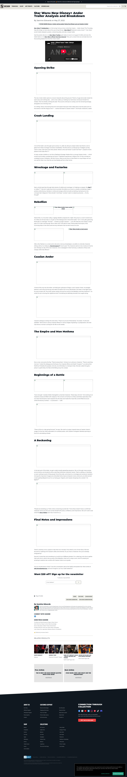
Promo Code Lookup (44, 714)
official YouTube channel (55, 37)
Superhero (42, 744)
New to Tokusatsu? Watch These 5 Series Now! (45, 625)
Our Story (26, 707)
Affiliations (26, 739)
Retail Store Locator (63, 712)
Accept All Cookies (118, 773)
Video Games (26, 744)
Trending (15, 6)
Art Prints (28, 6)
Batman (41, 732)
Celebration (41, 28)
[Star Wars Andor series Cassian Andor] (63, 262)
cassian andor (88, 596)
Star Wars (80, 596)
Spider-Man (45, 6)
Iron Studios (62, 746)
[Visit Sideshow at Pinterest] (95, 711)
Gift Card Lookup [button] (43, 717)
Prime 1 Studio (62, 744)
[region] (100, 769)
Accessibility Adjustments (72, 757)
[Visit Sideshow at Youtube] (85, 711)
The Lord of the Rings (44, 746)
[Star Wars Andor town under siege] (63, 208)
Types (25, 736)
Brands (25, 727)
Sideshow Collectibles (64, 739)
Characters (26, 729)
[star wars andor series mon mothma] (63, 337)
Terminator (62, 734)
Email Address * (50, 582)
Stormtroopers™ (55, 246)
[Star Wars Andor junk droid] (48, 173)
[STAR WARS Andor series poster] (63, 24)
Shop (21, 6)
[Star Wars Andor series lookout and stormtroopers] (48, 229)
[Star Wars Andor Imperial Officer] (63, 297)
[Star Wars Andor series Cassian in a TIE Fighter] (63, 446)
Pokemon (62, 736)
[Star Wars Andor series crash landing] (63, 121)
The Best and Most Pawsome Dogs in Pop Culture (46, 622)
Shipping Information (44, 710)
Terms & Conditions (51, 757)
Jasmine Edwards (44, 20)
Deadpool (42, 736)
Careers (25, 717)
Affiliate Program (27, 710)
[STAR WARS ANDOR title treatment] (63, 525)
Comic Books (26, 748)
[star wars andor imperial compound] (78, 380)
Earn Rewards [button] (62, 707)
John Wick (62, 732)
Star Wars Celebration (71, 599)
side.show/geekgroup (40, 568)
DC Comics (42, 727)
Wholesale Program (28, 712)
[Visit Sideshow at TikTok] (98, 711)
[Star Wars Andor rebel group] (44, 207)
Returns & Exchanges (44, 707)
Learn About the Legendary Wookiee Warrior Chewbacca (47, 629)
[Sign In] (123, 6)
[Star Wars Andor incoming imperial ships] (82, 207)
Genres (25, 732)
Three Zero (62, 741)
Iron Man (42, 734)
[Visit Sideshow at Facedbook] (79, 711)
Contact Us (61, 717)
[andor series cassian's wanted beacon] (63, 404)
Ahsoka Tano (42, 739)
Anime (25, 741)
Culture (37, 6)
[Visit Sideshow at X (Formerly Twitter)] (82, 711)
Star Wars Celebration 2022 (85, 599)
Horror (25, 746)
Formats (25, 734)
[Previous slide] (45, 2)
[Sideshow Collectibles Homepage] (5, 6)
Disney (74, 596)
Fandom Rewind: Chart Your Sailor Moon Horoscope (46, 627)
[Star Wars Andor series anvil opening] (63, 73)
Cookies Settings (43, 757)
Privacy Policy (35, 757)
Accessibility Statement (61, 757)
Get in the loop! (88, 720)
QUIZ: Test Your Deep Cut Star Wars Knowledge (45, 624)
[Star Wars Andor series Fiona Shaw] (63, 483)
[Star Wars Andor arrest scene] (78, 229)
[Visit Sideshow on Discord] (101, 711)
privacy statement (41, 763)
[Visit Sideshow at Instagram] (92, 711)
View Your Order (43, 712)
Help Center (61, 714)
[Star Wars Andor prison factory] (78, 173)
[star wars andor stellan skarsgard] (48, 380)
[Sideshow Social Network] (89, 711)
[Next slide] (81, 2)
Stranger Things (63, 729)
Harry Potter (62, 727)
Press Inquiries (27, 714)
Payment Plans (62, 710)
